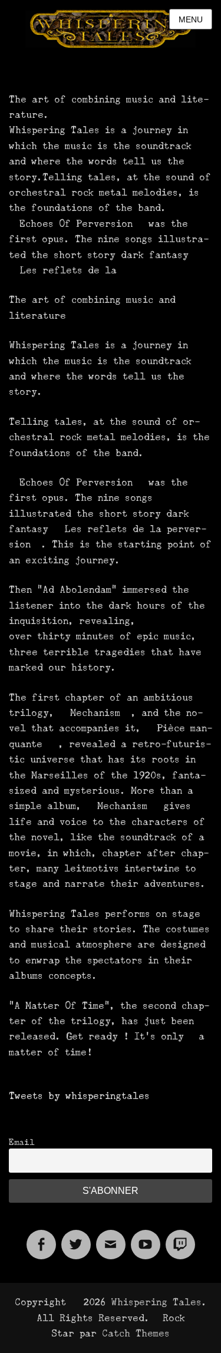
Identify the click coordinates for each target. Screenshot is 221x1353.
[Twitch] (180, 1237)
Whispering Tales (156, 1302)
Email (22, 1142)
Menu (191, 19)
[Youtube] (145, 1237)
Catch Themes (136, 1333)
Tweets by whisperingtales (79, 1096)
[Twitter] (76, 1237)
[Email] (111, 1237)
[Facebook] (41, 1237)
